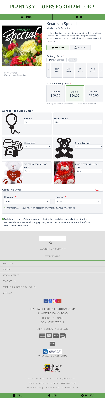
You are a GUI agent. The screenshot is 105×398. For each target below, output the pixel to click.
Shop (28, 17)
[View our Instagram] (55, 302)
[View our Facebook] (46, 302)
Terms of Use (71, 387)
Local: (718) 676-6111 (52, 322)
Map (53, 395)
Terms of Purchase (53, 387)
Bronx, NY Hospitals (66, 378)
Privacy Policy (34, 387)
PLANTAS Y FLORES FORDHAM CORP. (52, 7)
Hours (89, 395)
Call (18, 395)
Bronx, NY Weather (38, 383)
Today (72, 60)
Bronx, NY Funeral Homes (41, 378)
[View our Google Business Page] (50, 302)
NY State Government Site (63, 383)
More (50, 41)
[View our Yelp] (59, 302)
